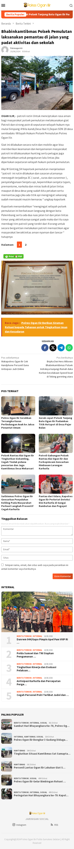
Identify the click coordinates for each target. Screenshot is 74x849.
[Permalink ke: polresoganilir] (4, 49)
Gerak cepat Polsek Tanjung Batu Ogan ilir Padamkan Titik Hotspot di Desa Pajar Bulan (55, 422)
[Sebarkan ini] (44, 347)
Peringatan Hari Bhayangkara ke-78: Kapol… (41, 795)
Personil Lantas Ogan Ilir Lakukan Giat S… (39, 767)
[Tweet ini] (53, 347)
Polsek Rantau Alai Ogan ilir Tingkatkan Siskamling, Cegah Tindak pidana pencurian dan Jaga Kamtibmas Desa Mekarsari (17, 462)
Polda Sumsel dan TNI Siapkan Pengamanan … (35, 655)
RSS (56, 824)
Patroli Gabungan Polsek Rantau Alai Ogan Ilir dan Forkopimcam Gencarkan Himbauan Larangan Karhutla (54, 462)
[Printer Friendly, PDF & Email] (13, 256)
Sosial (43, 723)
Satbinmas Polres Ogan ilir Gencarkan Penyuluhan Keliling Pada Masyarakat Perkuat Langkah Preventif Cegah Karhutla (17, 503)
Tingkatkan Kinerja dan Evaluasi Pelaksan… (36, 669)
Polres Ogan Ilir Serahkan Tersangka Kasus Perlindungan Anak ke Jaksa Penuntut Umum (17, 422)
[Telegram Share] (61, 347)
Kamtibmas (30, 736)
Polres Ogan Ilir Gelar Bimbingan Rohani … (40, 781)
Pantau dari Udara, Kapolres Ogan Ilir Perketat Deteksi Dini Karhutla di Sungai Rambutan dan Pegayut (56, 501)
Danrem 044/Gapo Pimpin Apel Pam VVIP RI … (42, 641)
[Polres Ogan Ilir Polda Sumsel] (37, 4)
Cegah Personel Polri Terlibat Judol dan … (43, 695)
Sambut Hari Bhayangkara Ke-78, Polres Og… (42, 726)
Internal (37, 636)
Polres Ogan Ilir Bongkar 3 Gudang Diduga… (41, 739)
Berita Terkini (24, 636)
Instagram (21, 824)
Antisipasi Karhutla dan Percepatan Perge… (39, 682)
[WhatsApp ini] (69, 347)
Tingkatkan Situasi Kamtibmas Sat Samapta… (42, 753)
